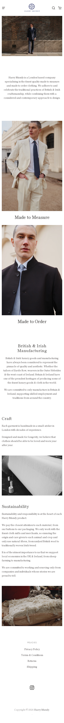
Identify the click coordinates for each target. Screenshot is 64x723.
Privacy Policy (32, 649)
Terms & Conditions (32, 655)
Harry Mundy (41, 709)
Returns (32, 660)
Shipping (32, 666)
